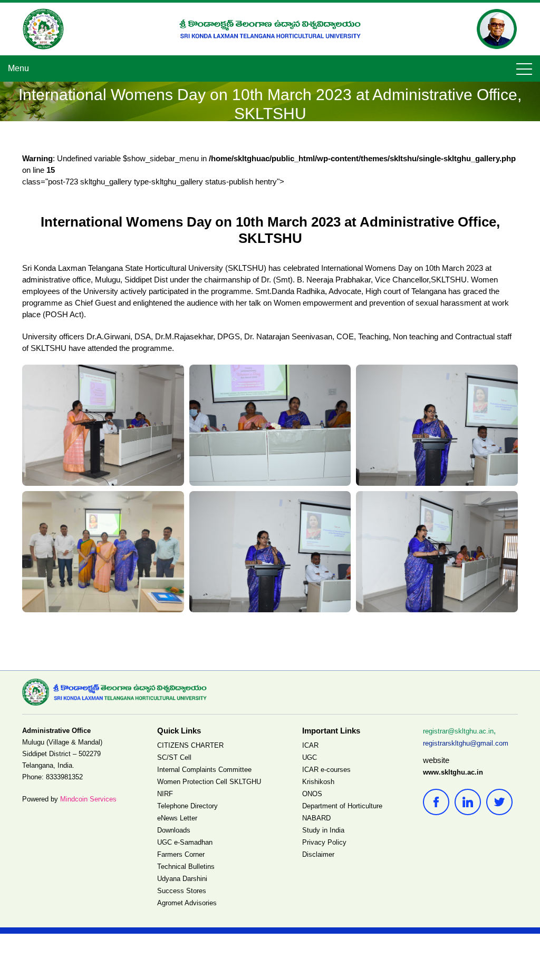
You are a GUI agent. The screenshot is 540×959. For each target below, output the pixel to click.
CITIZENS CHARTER (190, 745)
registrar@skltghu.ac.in (458, 731)
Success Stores (181, 891)
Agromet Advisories (187, 903)
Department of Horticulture (342, 806)
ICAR (310, 745)
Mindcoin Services (88, 799)
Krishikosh (318, 782)
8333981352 (64, 777)
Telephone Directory (187, 806)
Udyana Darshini (182, 879)
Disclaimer (318, 854)
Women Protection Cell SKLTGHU (209, 782)
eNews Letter (177, 818)
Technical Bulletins (186, 866)
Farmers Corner (181, 854)
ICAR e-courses (326, 770)
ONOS (312, 794)
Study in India (323, 830)
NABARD (316, 818)
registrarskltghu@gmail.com (465, 743)
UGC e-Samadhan (185, 842)
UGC (309, 757)
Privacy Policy (324, 842)
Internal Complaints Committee (204, 770)
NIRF (165, 794)
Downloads (173, 830)
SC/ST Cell (174, 757)
